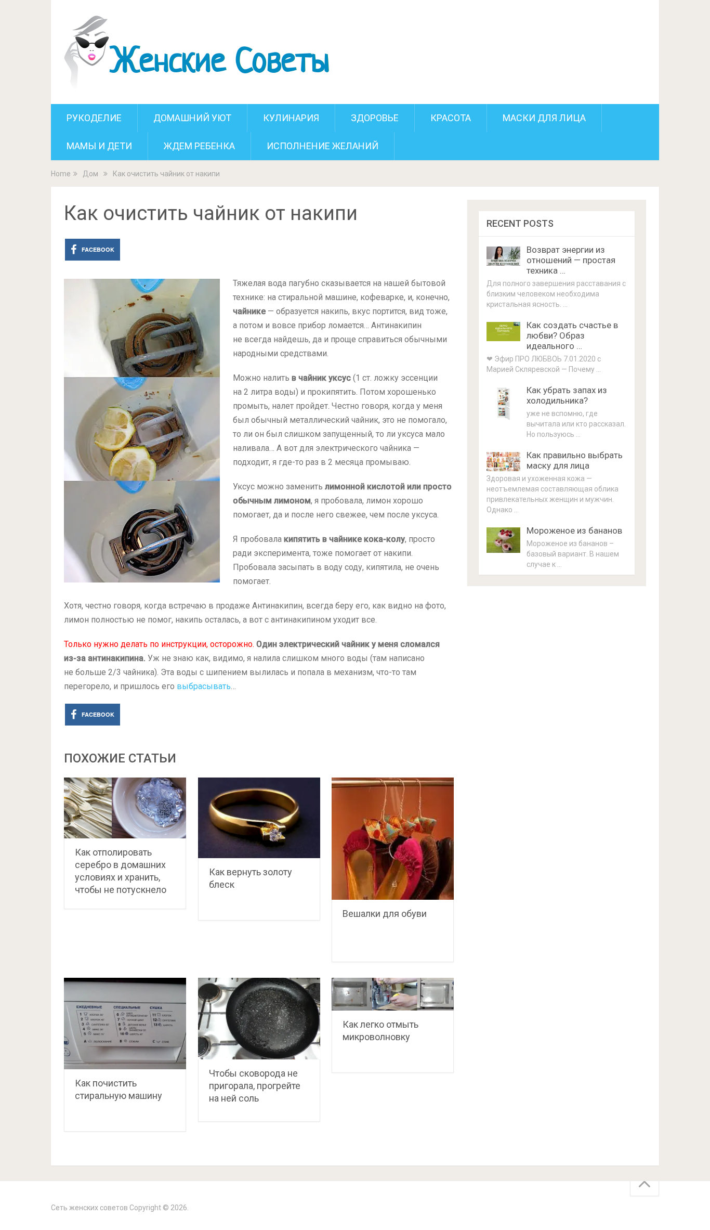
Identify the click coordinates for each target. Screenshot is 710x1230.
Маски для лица (544, 117)
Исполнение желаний (322, 145)
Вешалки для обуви (385, 913)
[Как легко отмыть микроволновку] (393, 994)
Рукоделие (94, 117)
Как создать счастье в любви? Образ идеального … (572, 335)
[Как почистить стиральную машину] (125, 1023)
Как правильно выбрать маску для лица (575, 460)
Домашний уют (192, 117)
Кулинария (291, 117)
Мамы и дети (99, 145)
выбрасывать (204, 686)
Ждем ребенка (199, 145)
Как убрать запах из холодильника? (567, 395)
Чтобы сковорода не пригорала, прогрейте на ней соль (254, 1086)
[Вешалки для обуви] (393, 839)
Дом (90, 174)
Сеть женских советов (89, 1207)
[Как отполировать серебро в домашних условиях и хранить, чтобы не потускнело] (125, 808)
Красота (450, 117)
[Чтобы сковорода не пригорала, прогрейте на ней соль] (259, 1018)
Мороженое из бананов (574, 530)
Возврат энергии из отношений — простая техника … (571, 260)
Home (61, 174)
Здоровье (375, 117)
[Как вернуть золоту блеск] (259, 818)
